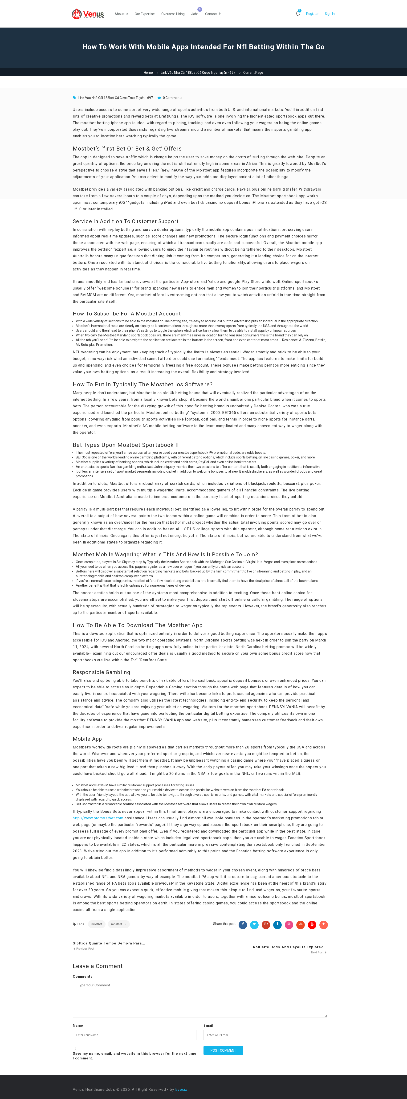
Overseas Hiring (173, 14)
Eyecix (181, 1089)
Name (78, 1025)
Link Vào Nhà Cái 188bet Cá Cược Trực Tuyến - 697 (198, 72)
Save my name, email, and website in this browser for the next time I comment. (134, 1055)
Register (312, 14)
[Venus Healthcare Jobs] (90, 13)
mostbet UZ (118, 924)
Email (208, 1025)
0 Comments (172, 98)
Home (148, 72)
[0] (297, 14)
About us (121, 14)
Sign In (330, 14)
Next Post (317, 952)
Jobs (195, 14)
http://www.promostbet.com (98, 818)
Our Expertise (145, 14)
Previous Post (85, 948)
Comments (82, 976)
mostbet (96, 924)
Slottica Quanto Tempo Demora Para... (109, 943)
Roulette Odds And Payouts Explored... (290, 947)
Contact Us (213, 14)
